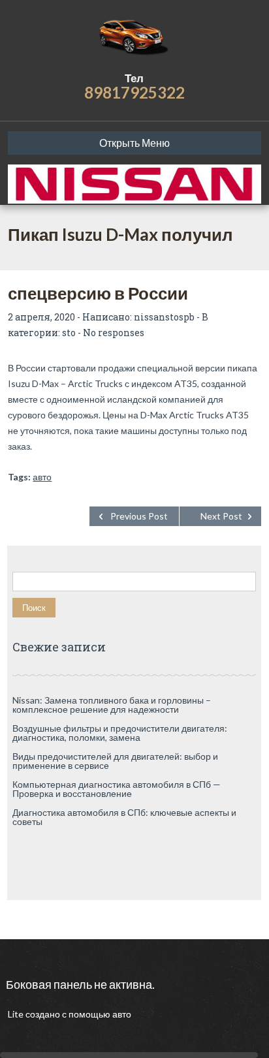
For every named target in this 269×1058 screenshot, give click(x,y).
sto (69, 332)
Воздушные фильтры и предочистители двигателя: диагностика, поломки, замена (119, 733)
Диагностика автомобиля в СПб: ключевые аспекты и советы (124, 817)
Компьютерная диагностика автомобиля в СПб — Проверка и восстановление (116, 789)
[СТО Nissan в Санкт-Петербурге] (134, 35)
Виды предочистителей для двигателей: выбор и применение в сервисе (115, 761)
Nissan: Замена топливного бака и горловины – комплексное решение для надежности (111, 704)
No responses (113, 332)
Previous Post (139, 515)
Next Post (221, 515)
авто (42, 476)
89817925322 (134, 92)
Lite (16, 1013)
